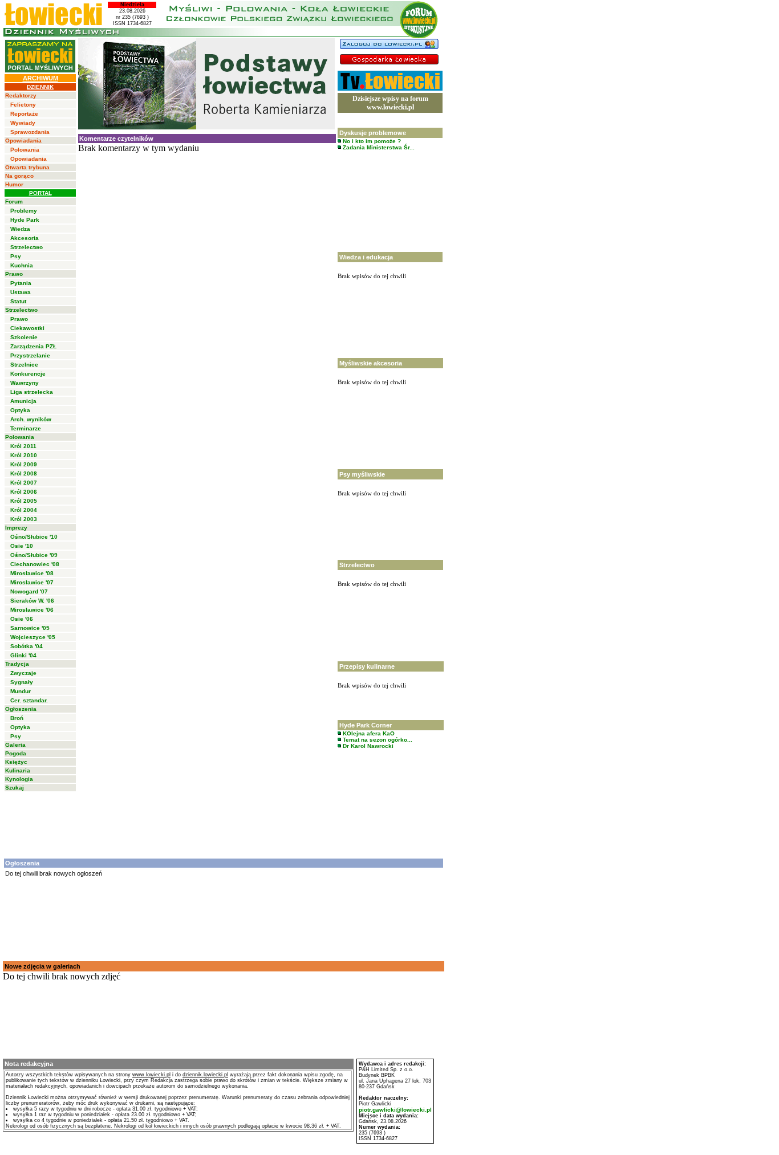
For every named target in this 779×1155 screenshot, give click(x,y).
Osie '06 (21, 619)
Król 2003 (23, 519)
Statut (18, 301)
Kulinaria (17, 770)
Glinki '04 (23, 655)
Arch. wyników (30, 419)
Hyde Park (24, 220)
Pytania (20, 283)
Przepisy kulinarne (367, 666)
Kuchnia (21, 265)
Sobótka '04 (26, 646)
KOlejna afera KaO (368, 733)
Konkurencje (28, 374)
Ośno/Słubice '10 (34, 537)
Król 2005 (23, 501)
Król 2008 (23, 473)
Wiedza (20, 229)
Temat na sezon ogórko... (376, 740)
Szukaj (14, 787)
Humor (14, 184)
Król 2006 (23, 492)
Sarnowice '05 (30, 628)
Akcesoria (24, 238)
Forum (14, 201)
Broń (16, 718)
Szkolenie (24, 337)
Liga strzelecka (31, 392)
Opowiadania (23, 140)
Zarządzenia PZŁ (33, 346)
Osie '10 (21, 546)
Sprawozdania (30, 132)
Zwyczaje (23, 673)
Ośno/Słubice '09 (34, 555)
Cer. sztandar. (29, 700)
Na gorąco (19, 176)
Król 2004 (23, 510)
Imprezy (16, 527)
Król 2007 (23, 482)
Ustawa (20, 292)
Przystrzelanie (30, 355)
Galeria (15, 745)
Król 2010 (23, 455)
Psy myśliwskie (362, 474)
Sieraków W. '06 (32, 600)
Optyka (20, 410)
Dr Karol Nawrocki (367, 746)
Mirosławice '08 (32, 573)
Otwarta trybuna (27, 167)
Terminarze (25, 428)
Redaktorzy (20, 95)
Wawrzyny (24, 383)
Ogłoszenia (20, 709)
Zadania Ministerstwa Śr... (378, 147)
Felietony (23, 104)
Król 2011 (23, 446)
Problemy (23, 211)
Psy (15, 256)
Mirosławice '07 (32, 582)
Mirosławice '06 (32, 610)
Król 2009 (23, 464)
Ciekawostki (27, 328)
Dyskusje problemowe (372, 132)
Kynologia (19, 779)
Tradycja (17, 664)
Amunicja (23, 401)
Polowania (24, 150)
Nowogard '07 (29, 591)
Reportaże (24, 114)
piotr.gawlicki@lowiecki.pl (395, 1110)
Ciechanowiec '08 (34, 564)
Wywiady (22, 123)
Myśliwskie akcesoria (370, 363)
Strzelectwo (26, 247)
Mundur (20, 691)
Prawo (14, 274)
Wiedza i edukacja (366, 257)
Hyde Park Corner (365, 725)
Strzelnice (24, 364)
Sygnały (21, 682)
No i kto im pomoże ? (371, 141)
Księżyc (16, 762)
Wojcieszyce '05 (32, 637)
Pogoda (15, 753)
